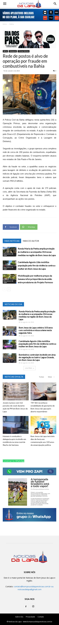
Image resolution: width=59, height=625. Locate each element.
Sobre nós (19, 617)
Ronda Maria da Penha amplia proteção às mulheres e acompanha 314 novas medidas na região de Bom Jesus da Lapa (37, 251)
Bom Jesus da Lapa (8, 254)
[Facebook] (26, 606)
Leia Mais (28, 368)
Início (5, 24)
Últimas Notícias (23, 51)
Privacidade (30, 617)
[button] (55, 3)
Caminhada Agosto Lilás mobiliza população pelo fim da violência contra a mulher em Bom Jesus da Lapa (36, 265)
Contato (41, 617)
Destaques (12, 51)
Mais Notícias (11, 241)
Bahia (11, 24)
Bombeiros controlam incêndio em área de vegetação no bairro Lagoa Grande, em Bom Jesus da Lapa (37, 357)
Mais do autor (31, 241)
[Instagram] (33, 606)
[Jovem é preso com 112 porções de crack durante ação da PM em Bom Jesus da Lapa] (16, 391)
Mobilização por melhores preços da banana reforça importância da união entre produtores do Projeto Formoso (35, 279)
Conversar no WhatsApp (13, 461)
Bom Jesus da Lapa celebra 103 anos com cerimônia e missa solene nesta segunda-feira (36, 330)
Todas (41, 377)
